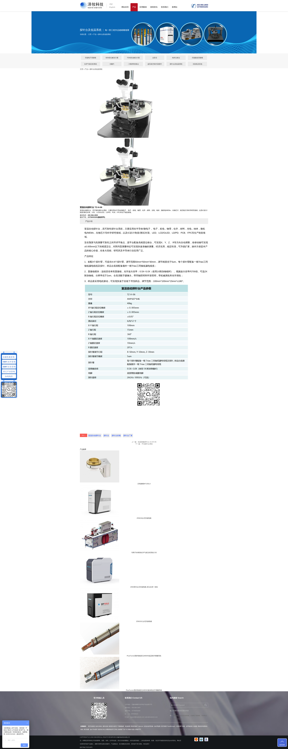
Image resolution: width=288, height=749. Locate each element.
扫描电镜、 (176, 715)
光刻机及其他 (197, 64)
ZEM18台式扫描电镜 (144, 518)
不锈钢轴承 (120, 726)
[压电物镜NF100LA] (99, 482)
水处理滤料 (157, 726)
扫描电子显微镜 (90, 58)
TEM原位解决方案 (133, 58)
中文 (110, 4)
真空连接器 (91, 726)
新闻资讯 (154, 7)
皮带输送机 (189, 726)
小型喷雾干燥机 (180, 726)
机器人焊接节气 (136, 729)
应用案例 (143, 7)
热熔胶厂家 (121, 729)
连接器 (195, 726)
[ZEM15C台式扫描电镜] (99, 619)
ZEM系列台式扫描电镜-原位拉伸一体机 (144, 587)
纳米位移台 (176, 58)
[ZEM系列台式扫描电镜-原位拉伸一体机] (99, 585)
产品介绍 (88, 221)
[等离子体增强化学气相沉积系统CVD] (99, 551)
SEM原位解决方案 (112, 58)
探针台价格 (116, 435)
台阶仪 (154, 58)
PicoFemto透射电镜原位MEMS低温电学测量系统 (144, 656)
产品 (134, 7)
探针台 (106, 435)
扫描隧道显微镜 (197, 58)
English (112, 7)
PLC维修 (128, 729)
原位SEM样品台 (177, 719)
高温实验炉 (134, 726)
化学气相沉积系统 (90, 64)
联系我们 (164, 7)
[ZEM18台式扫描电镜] (99, 516)
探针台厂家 (127, 435)
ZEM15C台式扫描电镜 (144, 621)
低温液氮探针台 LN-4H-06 (147, 442)
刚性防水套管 (113, 726)
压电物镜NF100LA (144, 484)
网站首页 (125, 7)
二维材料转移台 (133, 64)
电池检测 (127, 726)
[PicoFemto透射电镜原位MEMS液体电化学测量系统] (99, 688)
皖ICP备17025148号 (86, 747)
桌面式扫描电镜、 (185, 715)
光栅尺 (112, 64)
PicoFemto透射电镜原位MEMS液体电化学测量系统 (144, 690)
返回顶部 (282, 745)
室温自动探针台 (94, 435)
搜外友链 (105, 726)
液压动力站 (101, 729)
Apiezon (140, 726)
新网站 (174, 7)
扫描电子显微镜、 (196, 715)
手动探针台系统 (147, 444)
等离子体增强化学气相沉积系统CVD (144, 552)
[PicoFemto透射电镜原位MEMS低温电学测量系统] (99, 654)
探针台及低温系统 (104, 34)
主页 (89, 34)
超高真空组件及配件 (155, 64)
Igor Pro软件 (94, 729)
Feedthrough (171, 726)
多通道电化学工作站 (111, 729)
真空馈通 (164, 726)
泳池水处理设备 (148, 726)
